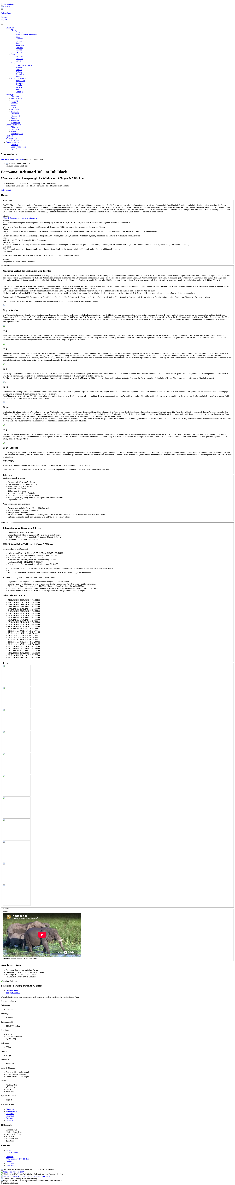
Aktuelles (14, 127)
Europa (13, 63)
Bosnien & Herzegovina (25, 65)
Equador (19, 85)
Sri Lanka (19, 59)
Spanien (19, 76)
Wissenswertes (11, 138)
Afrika (13, 30)
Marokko (19, 39)
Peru (17, 89)
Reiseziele (10, 28)
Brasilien (19, 83)
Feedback (9, 136)
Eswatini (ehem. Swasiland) (26, 34)
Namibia (19, 41)
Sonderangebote (17, 134)
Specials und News (13, 125)
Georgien (19, 56)
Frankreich (20, 67)
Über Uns (14, 145)
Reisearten (10, 94)
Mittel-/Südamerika (18, 78)
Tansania (19, 50)
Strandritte (15, 120)
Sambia (18, 43)
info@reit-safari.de (13, 993)
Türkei (18, 61)
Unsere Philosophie (18, 147)
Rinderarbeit (15, 116)
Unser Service (16, 149)
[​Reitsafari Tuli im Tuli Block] (16, 686)
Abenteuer (15, 96)
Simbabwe (20, 45)
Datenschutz (10, 1165)
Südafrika (19, 48)
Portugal (19, 72)
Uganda (19, 52)
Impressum (5, 19)
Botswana (19, 32)
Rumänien (20, 74)
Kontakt (4, 17)
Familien (14, 103)
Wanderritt (10, 1114)
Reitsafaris (15, 112)
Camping (14, 100)
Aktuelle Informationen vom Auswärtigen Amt (21, 218)
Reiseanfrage (6, 13)
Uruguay (19, 92)
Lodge (13, 105)
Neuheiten (15, 129)
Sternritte (14, 118)
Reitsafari (9, 1118)
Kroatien (19, 70)
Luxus (13, 107)
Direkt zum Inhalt (8, 4)
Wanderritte (15, 123)
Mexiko (19, 87)
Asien (13, 54)
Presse (13, 131)
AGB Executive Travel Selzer (17, 1159)
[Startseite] (5, 6)
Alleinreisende (16, 98)
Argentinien (20, 81)
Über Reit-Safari (12, 142)
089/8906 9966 (12, 990)
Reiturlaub (15, 114)
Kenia (18, 37)
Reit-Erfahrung (16, 140)
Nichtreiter (15, 109)
